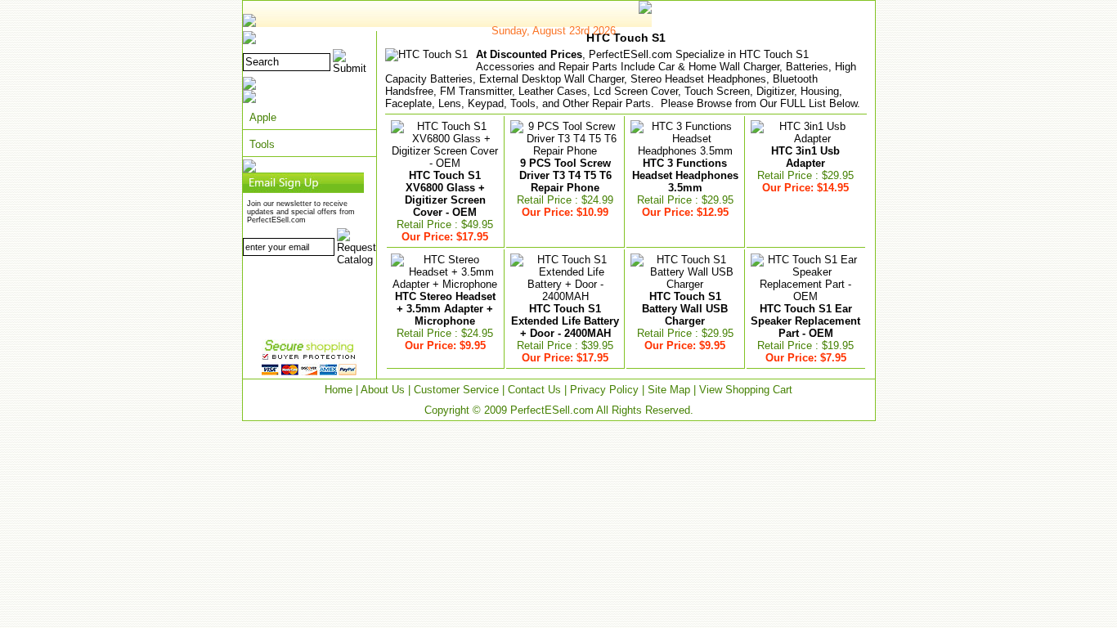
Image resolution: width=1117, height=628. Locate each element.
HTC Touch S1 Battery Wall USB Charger (685, 308)
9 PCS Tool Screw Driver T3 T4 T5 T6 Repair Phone (565, 175)
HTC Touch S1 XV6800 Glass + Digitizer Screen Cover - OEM (445, 193)
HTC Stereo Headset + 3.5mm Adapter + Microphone (445, 308)
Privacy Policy (604, 390)
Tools (262, 144)
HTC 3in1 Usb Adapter (805, 157)
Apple (262, 117)
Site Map (669, 390)
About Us (383, 390)
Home (338, 390)
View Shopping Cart (745, 390)
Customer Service (456, 390)
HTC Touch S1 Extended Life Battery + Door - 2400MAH (565, 321)
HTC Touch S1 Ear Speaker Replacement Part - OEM (805, 321)
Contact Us (534, 390)
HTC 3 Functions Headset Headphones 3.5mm (685, 175)
